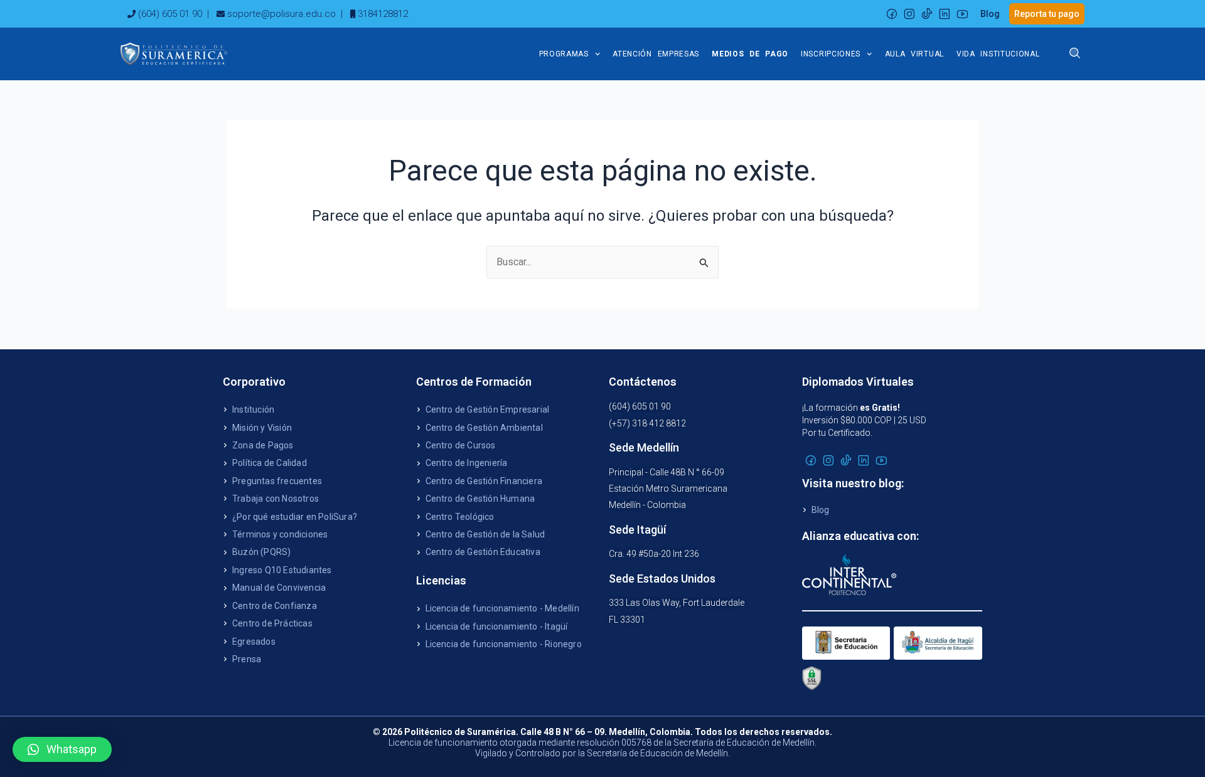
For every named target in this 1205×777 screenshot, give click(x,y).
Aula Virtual (914, 54)
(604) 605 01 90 (170, 13)
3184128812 (383, 13)
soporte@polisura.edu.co (281, 13)
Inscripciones (830, 54)
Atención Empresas (656, 54)
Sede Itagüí (637, 529)
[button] (62, 749)
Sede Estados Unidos (662, 578)
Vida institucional (998, 54)
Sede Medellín (644, 447)
